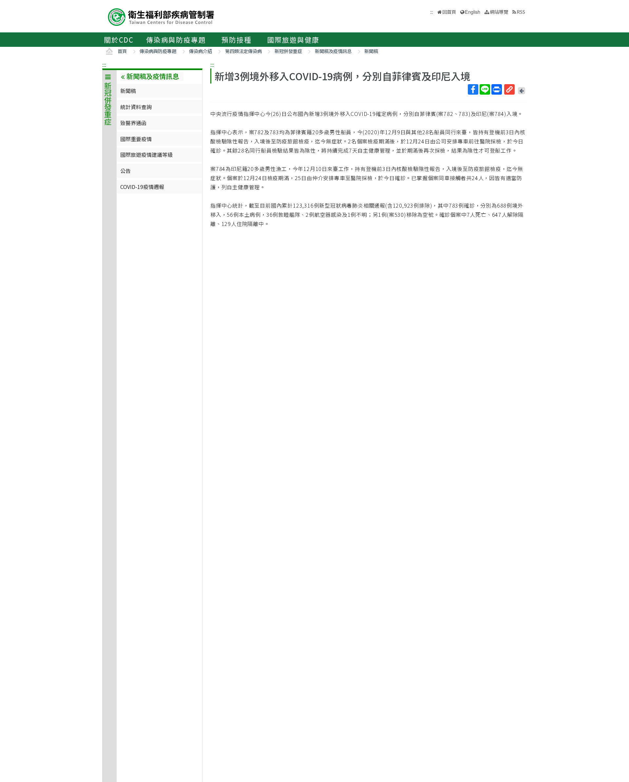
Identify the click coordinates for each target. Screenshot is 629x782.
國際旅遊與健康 (293, 40)
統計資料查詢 (136, 107)
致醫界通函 (133, 123)
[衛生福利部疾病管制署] (161, 16)
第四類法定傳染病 (243, 50)
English (472, 11)
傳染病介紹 (200, 50)
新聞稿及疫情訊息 (333, 50)
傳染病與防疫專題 (176, 40)
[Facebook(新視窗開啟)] (473, 89)
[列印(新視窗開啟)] (497, 89)
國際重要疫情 (136, 139)
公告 (125, 171)
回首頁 (449, 11)
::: (104, 64)
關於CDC (119, 40)
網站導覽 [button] (499, 11)
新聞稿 (371, 50)
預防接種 (236, 40)
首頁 (122, 50)
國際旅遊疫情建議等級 (146, 154)
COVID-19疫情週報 (142, 187)
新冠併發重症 (288, 50)
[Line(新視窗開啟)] (485, 89)
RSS (521, 11)
